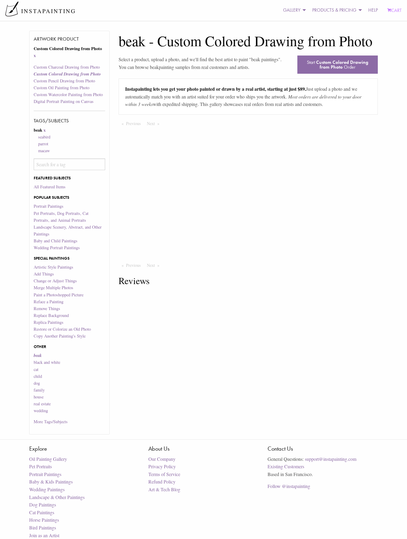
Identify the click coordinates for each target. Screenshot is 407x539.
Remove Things (47, 308)
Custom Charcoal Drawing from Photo (67, 67)
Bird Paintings (42, 527)
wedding (41, 410)
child (38, 376)
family (39, 390)
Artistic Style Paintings (53, 267)
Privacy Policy (162, 466)
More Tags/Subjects (51, 421)
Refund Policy (161, 481)
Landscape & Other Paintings (57, 497)
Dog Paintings (42, 504)
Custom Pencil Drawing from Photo (64, 81)
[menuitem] (292, 10)
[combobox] (69, 164)
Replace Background (51, 315)
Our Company (161, 459)
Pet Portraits (40, 466)
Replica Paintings (48, 322)
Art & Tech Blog (164, 489)
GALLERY (291, 10)
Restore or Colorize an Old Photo (62, 329)
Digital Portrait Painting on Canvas (64, 101)
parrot (43, 144)
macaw (44, 150)
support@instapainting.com (330, 459)
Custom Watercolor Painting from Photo (68, 94)
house (39, 397)
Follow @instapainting (289, 486)
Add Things (44, 274)
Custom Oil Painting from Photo (61, 87)
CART (396, 10)
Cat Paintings (41, 512)
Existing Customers (286, 466)
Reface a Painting (48, 301)
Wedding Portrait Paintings (57, 247)
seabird (44, 137)
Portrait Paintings (48, 206)
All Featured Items (50, 187)
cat (36, 369)
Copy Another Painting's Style (60, 336)
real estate (42, 403)
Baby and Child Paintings (55, 241)
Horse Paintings (44, 520)
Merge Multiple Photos (53, 287)
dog (37, 383)
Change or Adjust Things (55, 281)
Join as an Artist (44, 535)
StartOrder (337, 64)
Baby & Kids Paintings (51, 481)
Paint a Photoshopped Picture (58, 295)
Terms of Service (164, 474)
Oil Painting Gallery (48, 459)
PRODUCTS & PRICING (334, 10)
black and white (47, 362)
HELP (373, 10)
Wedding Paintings (47, 489)
